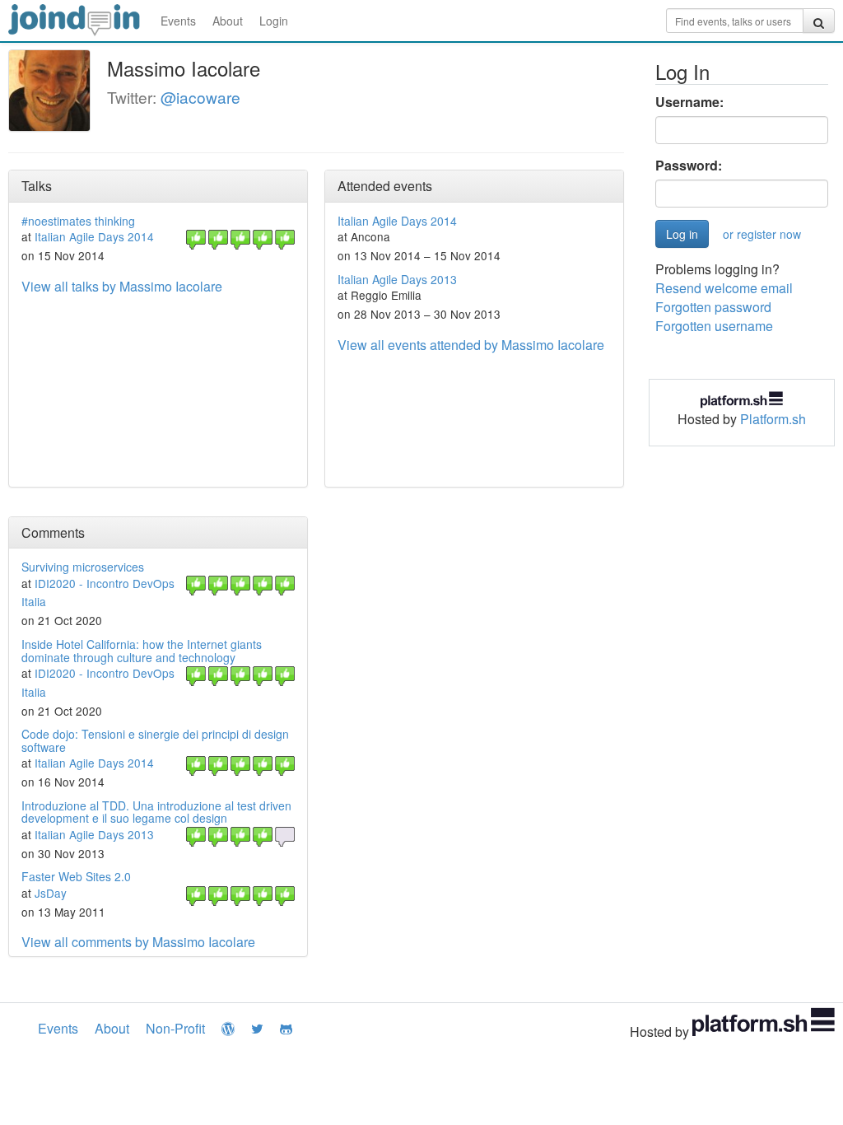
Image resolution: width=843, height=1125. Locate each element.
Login (273, 20)
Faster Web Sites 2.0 (76, 876)
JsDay (51, 893)
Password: (688, 165)
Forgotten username (714, 325)
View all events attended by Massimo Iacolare (471, 344)
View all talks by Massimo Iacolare (121, 286)
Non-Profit (175, 1028)
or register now (762, 234)
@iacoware (200, 97)
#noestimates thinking (78, 220)
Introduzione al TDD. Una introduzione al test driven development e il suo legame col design (156, 811)
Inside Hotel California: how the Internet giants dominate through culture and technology (141, 650)
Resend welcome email (724, 287)
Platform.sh (773, 418)
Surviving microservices (82, 566)
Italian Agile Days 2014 (94, 236)
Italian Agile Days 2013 (397, 279)
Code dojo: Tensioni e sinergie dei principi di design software (155, 740)
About (227, 20)
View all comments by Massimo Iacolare (138, 941)
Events (178, 20)
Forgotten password (713, 306)
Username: (689, 102)
